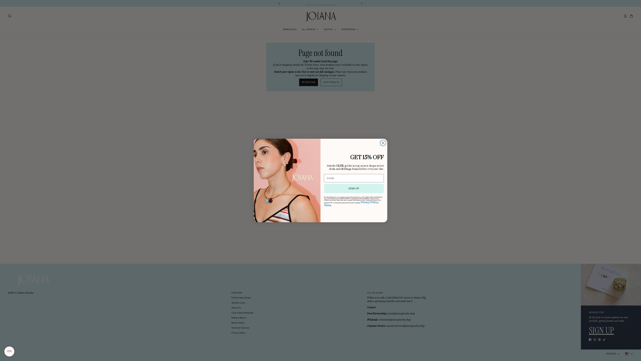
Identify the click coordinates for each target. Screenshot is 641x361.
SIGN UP (354, 188)
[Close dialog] (383, 143)
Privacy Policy (369, 202)
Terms (327, 205)
